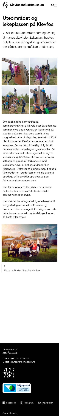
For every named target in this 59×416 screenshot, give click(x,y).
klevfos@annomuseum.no (22, 362)
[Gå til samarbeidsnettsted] (29, 373)
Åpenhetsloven (10, 413)
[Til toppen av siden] (55, 412)
